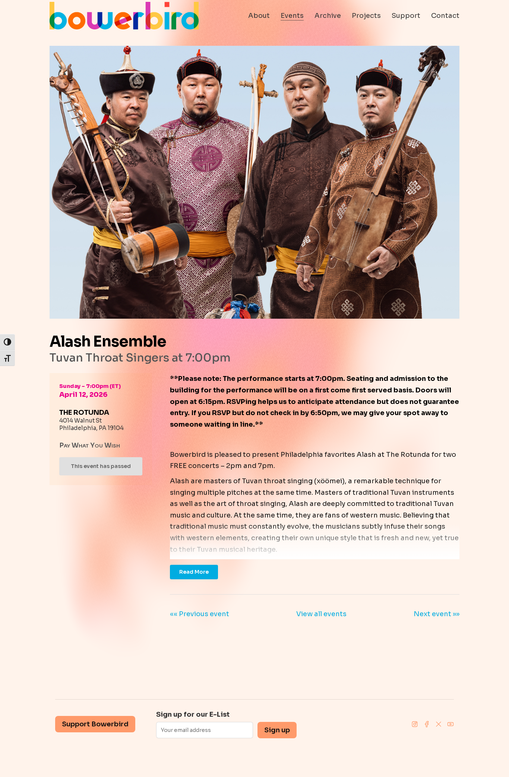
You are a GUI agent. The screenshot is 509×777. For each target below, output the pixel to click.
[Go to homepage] (124, 15)
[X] (438, 724)
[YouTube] (450, 724)
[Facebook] (426, 724)
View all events (321, 614)
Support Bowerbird (95, 724)
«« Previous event (199, 614)
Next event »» (436, 614)
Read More (194, 572)
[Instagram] (414, 724)
